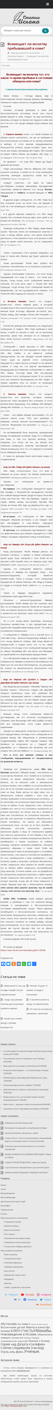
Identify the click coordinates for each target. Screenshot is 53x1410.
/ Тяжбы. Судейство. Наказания (16, 1287)
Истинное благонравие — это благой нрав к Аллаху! (26, 1070)
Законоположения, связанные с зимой (21, 1133)
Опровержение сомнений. (14, 1341)
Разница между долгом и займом (17, 1085)
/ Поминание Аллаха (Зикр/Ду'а (17, 1242)
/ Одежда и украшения (13, 1267)
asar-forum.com (23, 1371)
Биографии (5, 1205)
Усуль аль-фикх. (12, 1352)
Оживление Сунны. (21, 1337)
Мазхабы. (43, 1330)
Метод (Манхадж (8, 1197)
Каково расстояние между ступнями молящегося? (11, 1023)
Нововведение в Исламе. (19, 1334)
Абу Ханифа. (9, 1324)
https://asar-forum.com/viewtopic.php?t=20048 (23, 950)
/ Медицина (8, 1279)
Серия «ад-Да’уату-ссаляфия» (23, 1344)
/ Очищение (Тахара (12, 1222)
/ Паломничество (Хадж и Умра (16, 1238)
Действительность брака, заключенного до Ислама (25, 1089)
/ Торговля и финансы (12, 1262)
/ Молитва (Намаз (11, 1226)
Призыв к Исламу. (39, 1341)
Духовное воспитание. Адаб (13, 1201)
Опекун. (35, 1337)
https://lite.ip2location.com (16, 1406)
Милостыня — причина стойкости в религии (22, 1104)
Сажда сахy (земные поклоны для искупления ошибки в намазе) (12, 1004)
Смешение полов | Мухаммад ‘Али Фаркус (21, 1109)
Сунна (3, 1189)
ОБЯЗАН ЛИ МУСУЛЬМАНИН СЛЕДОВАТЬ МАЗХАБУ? (26, 1172)
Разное (4, 1214)
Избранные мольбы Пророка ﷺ (18, 1123)
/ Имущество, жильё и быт (14, 1275)
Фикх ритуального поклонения (25, 53)
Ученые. (32, 1351)
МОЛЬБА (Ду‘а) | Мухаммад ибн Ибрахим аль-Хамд (25, 1078)
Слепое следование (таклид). (23, 1348)
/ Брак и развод (10, 1254)
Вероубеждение (8, 1193)
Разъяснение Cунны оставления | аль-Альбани (24, 1058)
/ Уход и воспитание (12, 1258)
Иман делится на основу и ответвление (20, 1066)
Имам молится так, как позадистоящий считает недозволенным (13, 990)
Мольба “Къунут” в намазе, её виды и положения (36, 990)
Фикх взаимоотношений (11, 1250)
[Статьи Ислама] (26, 18)
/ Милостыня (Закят (11, 1230)
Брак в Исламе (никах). (39, 1324)
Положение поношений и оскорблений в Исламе (26, 1128)
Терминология (7, 1209)
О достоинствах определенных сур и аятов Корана (27, 1167)
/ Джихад (7, 1283)
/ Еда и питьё (9, 1271)
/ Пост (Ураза (9, 1234)
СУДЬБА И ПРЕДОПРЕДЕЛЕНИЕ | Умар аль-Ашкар (25, 1162)
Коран (3, 1185)
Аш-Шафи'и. (24, 1323)
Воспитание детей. (13, 1327)
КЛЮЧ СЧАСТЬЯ (23, 1331)
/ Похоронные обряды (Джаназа (17, 1246)
